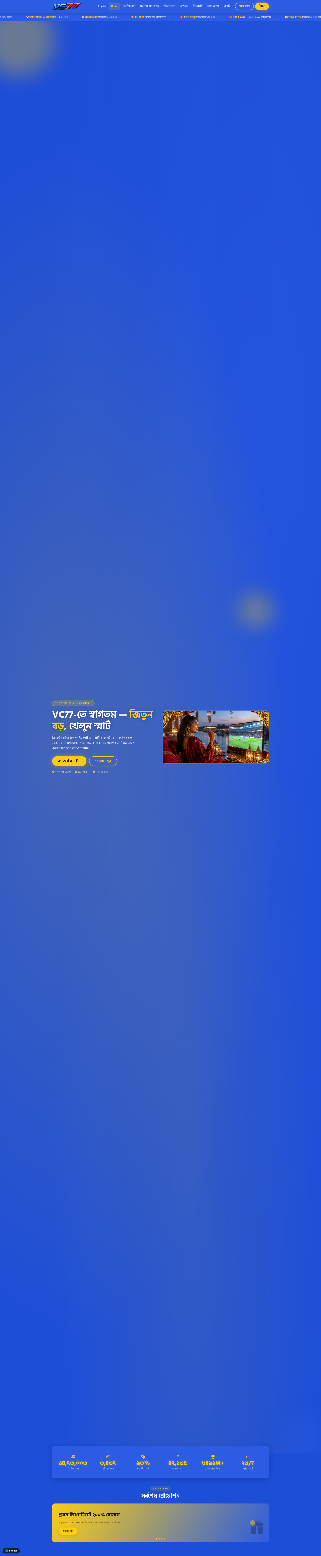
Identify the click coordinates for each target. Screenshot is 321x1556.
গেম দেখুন (105, 761)
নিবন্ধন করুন (150, 1549)
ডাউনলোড (169, 6)
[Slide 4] (164, 1539)
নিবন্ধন (261, 6)
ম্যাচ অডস (213, 6)
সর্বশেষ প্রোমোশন (149, 6)
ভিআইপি (198, 6)
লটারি (227, 6)
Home (114, 6)
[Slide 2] (159, 1539)
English (102, 6)
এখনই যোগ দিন (71, 761)
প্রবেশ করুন (244, 6)
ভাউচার (184, 6)
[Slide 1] (156, 1539)
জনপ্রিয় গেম (129, 6)
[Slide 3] (162, 1539)
